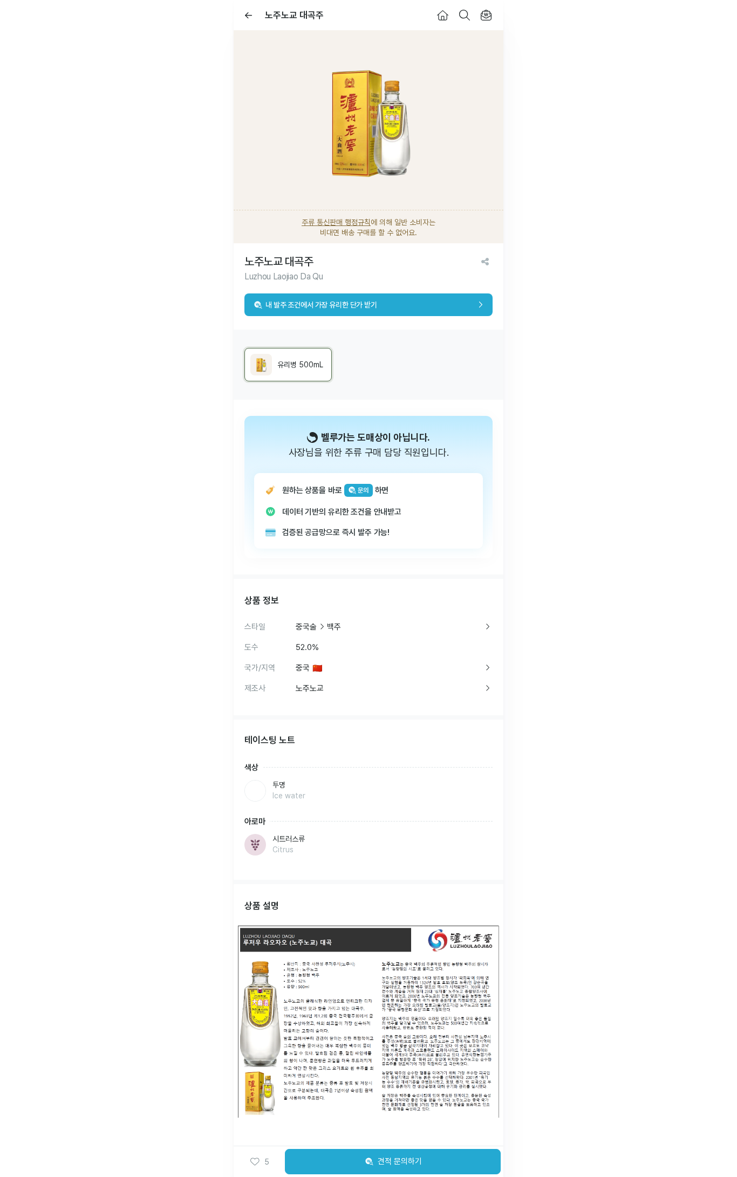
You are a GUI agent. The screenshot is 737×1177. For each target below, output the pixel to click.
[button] (259, 1162)
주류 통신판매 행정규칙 (336, 222)
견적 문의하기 (400, 1161)
